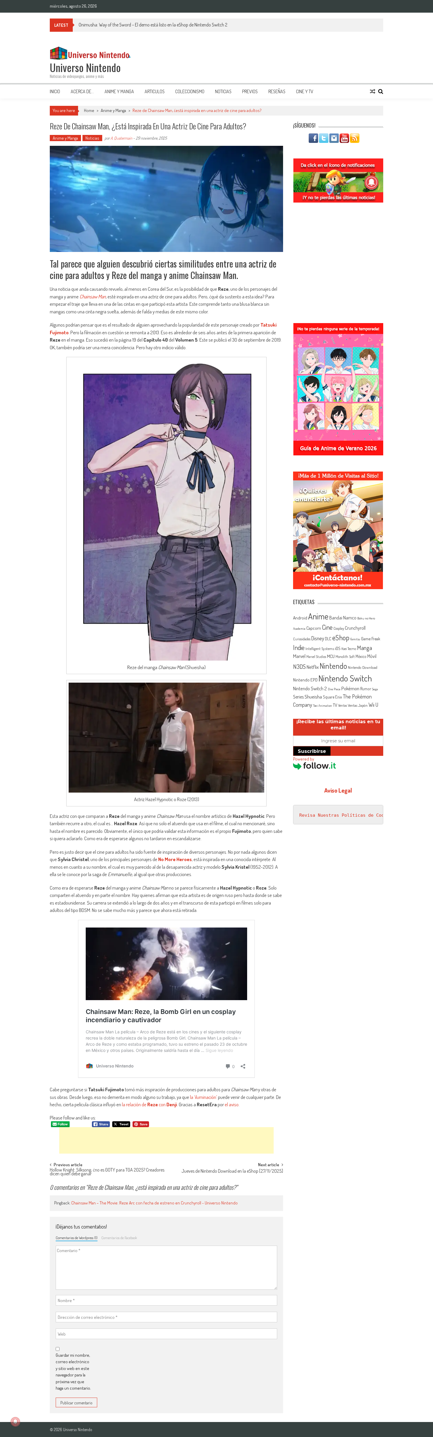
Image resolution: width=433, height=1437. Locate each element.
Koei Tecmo (348, 648)
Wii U (373, 704)
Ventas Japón (358, 705)
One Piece (334, 689)
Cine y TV (304, 91)
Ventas (342, 705)
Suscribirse (312, 751)
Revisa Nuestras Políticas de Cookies (347, 815)
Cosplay (338, 628)
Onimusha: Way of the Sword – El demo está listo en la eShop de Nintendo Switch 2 (153, 25)
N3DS (299, 666)
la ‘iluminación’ (203, 1097)
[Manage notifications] (15, 1421)
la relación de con (149, 1104)
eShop (340, 637)
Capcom (313, 628)
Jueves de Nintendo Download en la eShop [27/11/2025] (232, 1171)
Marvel (299, 656)
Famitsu (355, 639)
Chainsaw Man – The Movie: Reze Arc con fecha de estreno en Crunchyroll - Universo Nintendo (154, 1203)
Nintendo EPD (305, 680)
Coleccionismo (189, 91)
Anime (318, 616)
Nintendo (333, 666)
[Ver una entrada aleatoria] (372, 91)
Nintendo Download (362, 667)
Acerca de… (82, 91)
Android (300, 618)
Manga (364, 647)
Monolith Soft (345, 656)
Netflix (313, 667)
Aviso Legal (338, 790)
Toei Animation (322, 706)
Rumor (365, 688)
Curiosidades (301, 639)
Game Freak (370, 638)
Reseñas (276, 91)
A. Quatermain (121, 138)
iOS (338, 648)
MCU (331, 656)
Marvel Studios (316, 656)
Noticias (223, 91)
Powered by (303, 759)
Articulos (155, 91)
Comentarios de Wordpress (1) (76, 1237)
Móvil (371, 656)
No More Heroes (175, 859)
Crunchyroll (355, 628)
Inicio (55, 91)
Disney (317, 638)
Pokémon (350, 688)
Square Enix (332, 696)
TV (335, 705)
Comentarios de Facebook (119, 1237)
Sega (375, 689)
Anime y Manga (119, 91)
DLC (328, 638)
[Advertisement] (166, 1140)
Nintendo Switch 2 (310, 688)
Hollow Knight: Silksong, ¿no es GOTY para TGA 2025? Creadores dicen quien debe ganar (107, 1172)
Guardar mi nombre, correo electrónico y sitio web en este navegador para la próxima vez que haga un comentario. (73, 1371)
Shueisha (313, 696)
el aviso (232, 1104)
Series (298, 697)
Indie (299, 647)
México (361, 656)
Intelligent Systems (319, 648)
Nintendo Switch (345, 678)
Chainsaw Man (93, 296)
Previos (250, 91)
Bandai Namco (342, 618)
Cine (327, 627)
